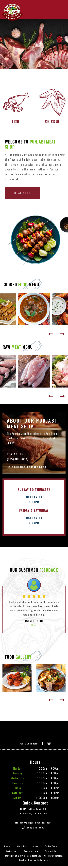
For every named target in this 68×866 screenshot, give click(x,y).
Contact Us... (17, 454)
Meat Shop (22, 193)
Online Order (51, 846)
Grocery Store (31, 851)
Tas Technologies (41, 860)
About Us (21, 846)
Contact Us (50, 851)
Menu (35, 846)
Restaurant (11, 851)
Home (7, 846)
